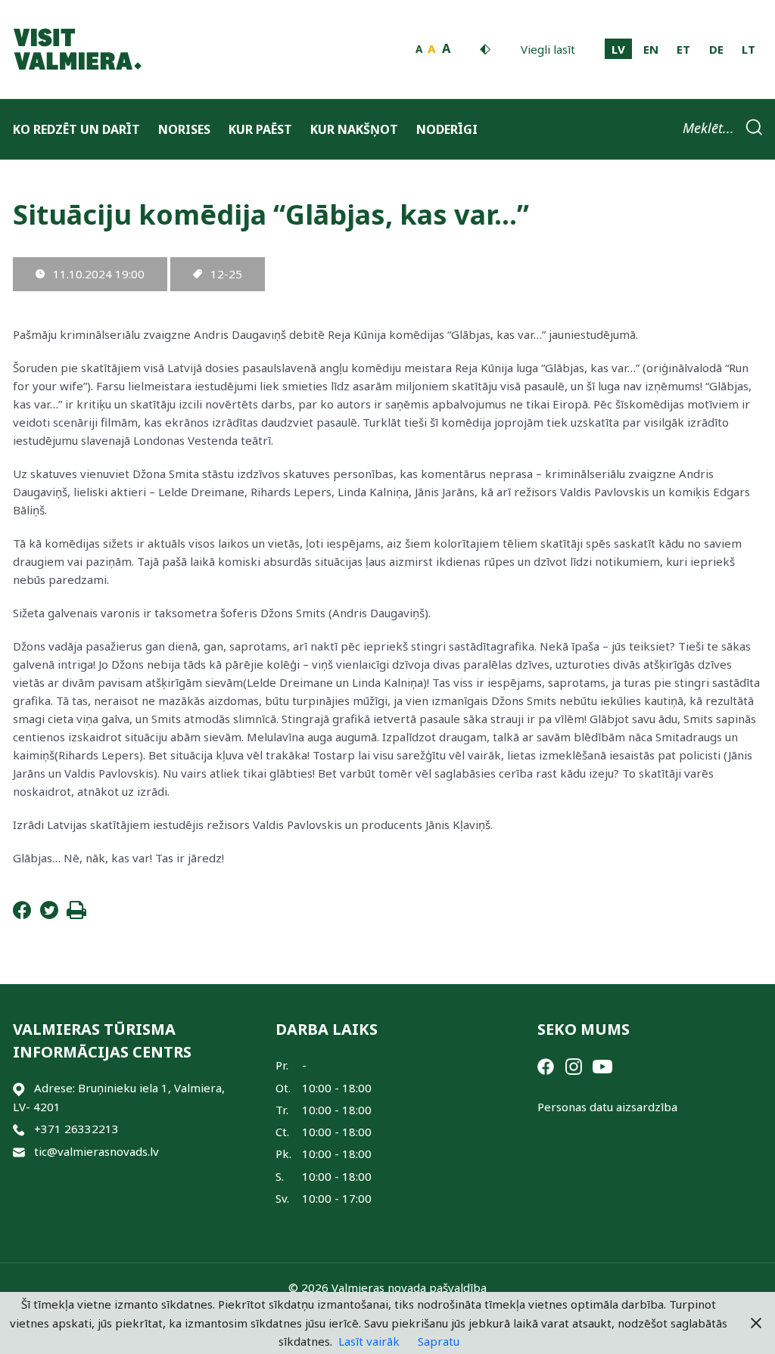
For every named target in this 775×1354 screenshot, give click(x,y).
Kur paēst (260, 129)
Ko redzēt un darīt (76, 129)
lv (618, 49)
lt (748, 49)
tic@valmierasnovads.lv (96, 1151)
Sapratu (438, 1341)
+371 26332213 (76, 1128)
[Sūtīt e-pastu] (19, 1151)
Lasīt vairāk (369, 1341)
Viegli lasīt (548, 49)
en (650, 49)
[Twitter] (49, 914)
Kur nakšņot (354, 129)
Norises (184, 129)
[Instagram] (573, 1065)
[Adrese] (19, 1088)
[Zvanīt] (19, 1129)
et (683, 49)
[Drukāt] (76, 914)
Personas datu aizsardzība (607, 1106)
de (716, 49)
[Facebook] (22, 914)
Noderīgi (447, 129)
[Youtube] (602, 1065)
